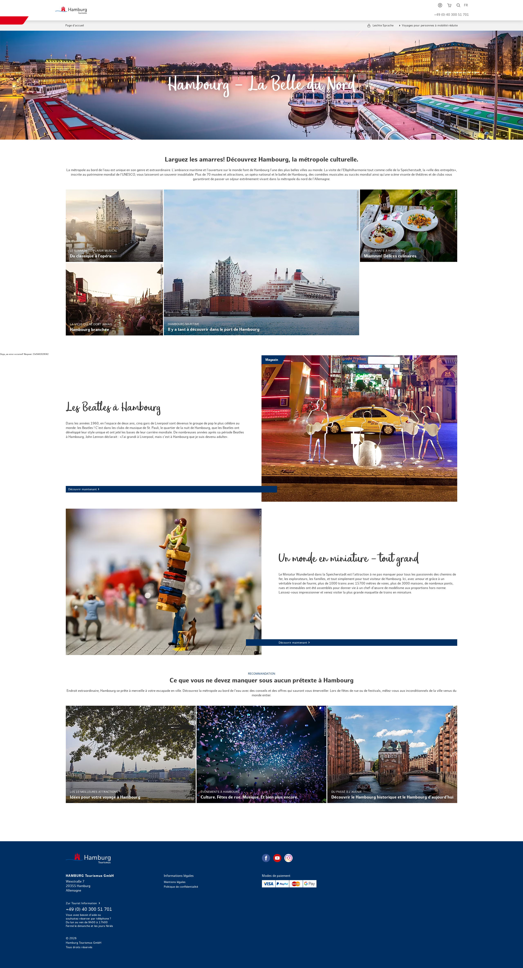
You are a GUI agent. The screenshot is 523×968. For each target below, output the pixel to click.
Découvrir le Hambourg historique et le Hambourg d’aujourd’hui (392, 754)
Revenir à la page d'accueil (163, 858)
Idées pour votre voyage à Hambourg (131, 754)
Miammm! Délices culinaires (408, 226)
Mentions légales (175, 882)
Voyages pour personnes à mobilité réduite (430, 25)
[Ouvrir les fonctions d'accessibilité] (440, 6)
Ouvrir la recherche (458, 6)
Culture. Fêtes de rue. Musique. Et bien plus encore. (261, 754)
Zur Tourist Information (82, 903)
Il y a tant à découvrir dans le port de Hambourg (261, 262)
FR (466, 5)
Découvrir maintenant (261, 428)
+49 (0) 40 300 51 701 (451, 14)
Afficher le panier (449, 6)
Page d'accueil (74, 25)
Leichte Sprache (382, 25)
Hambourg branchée (114, 299)
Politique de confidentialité (181, 886)
